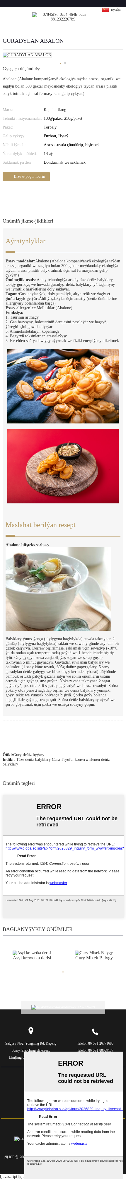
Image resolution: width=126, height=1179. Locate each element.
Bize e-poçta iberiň (29, 176)
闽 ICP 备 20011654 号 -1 (23, 1157)
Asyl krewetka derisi (32, 957)
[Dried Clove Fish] (94, 952)
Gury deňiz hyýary (28, 755)
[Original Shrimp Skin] (32, 952)
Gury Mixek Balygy (94, 957)
